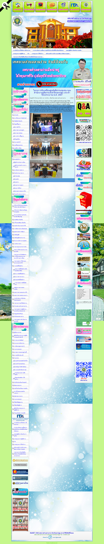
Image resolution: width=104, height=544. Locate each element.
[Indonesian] (22, 104)
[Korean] (25, 104)
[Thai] (12, 104)
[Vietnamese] (27, 104)
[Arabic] (14, 104)
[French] (19, 104)
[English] (17, 104)
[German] (20, 104)
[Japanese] (24, 104)
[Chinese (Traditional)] (15, 104)
